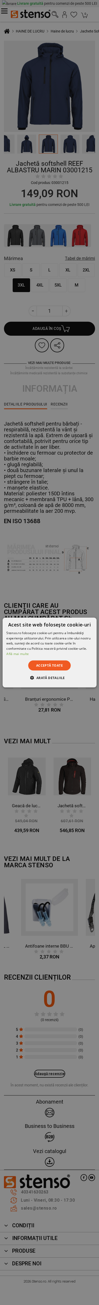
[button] (49, 678)
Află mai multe (17, 654)
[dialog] (49, 652)
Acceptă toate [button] (49, 665)
